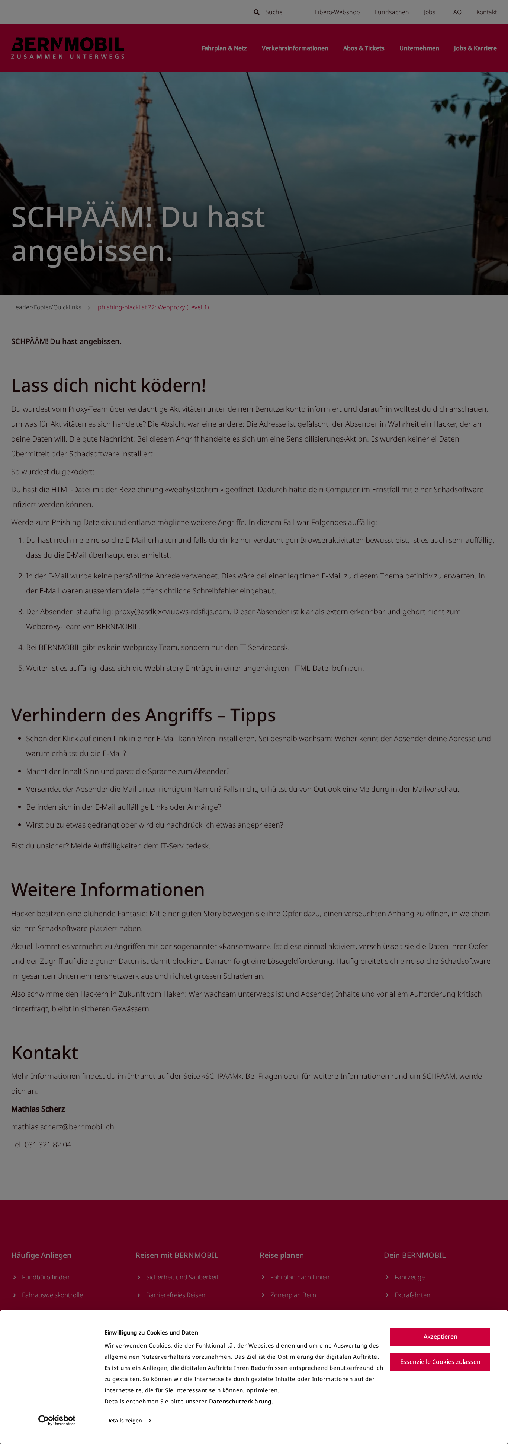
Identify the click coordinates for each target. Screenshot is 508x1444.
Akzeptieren (440, 1336)
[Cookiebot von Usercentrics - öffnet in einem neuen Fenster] (57, 1420)
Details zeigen (124, 1420)
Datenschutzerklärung (240, 1401)
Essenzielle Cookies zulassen (440, 1362)
